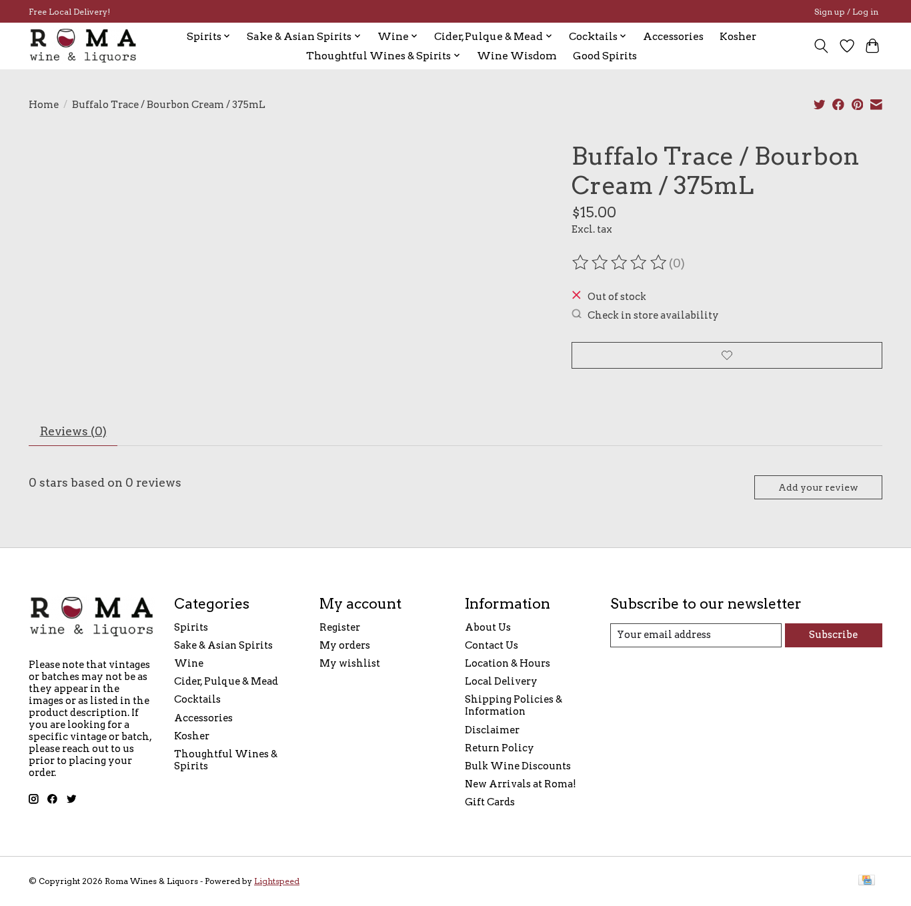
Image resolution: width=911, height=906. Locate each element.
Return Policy (499, 748)
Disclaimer (492, 730)
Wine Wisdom (517, 55)
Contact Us (491, 645)
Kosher (738, 36)
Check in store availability (653, 315)
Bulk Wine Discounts (518, 766)
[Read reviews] (620, 262)
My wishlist (349, 663)
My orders (344, 645)
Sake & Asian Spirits (223, 645)
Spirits (191, 627)
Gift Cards (490, 802)
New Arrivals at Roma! (520, 784)
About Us (488, 627)
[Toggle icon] (821, 46)
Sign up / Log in (846, 12)
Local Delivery (501, 681)
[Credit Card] (866, 881)
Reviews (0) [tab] (73, 431)
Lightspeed (276, 881)
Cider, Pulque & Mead (226, 681)
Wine (188, 663)
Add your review (818, 487)
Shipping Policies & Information (513, 705)
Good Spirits (605, 55)
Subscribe (833, 635)
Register (339, 627)
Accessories (673, 36)
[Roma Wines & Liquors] (83, 45)
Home (44, 105)
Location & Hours (507, 663)
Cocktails (197, 699)
